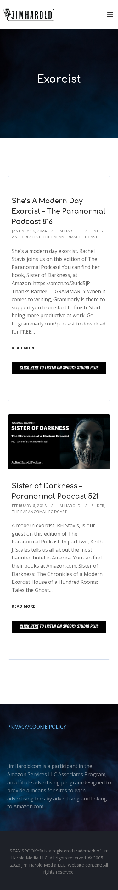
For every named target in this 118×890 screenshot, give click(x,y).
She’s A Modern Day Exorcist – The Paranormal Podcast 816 (59, 211)
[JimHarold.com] (28, 14)
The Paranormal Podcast (70, 237)
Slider (98, 505)
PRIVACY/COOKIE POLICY (36, 726)
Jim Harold (69, 231)
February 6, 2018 (29, 505)
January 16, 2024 (29, 231)
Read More (24, 348)
